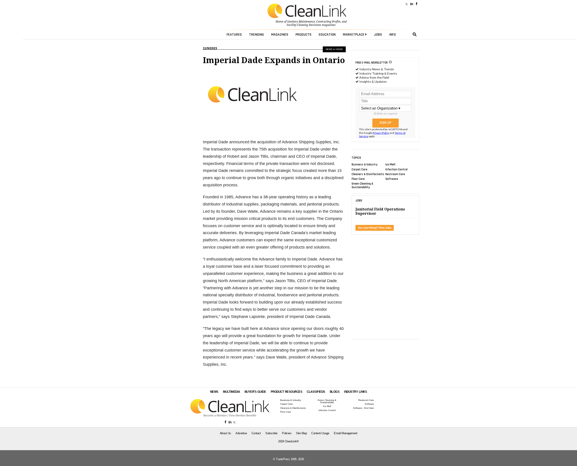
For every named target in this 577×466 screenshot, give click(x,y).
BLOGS (335, 391)
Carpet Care (359, 169)
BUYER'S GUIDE (255, 391)
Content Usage (320, 433)
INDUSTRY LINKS (355, 391)
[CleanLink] (307, 11)
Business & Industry (365, 164)
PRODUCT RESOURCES (286, 391)
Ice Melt (390, 164)
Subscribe (271, 433)
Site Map (301, 433)
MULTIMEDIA (231, 391)
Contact (256, 433)
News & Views (334, 49)
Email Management (345, 433)
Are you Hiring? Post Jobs (375, 227)
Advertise (241, 433)
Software (391, 179)
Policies (286, 433)
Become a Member (215, 415)
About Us (225, 433)
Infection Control (396, 169)
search (414, 34)
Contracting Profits (328, 21)
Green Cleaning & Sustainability (362, 185)
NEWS (214, 391)
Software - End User (363, 408)
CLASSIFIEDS (316, 391)
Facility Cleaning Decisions (304, 25)
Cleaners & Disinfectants (368, 174)
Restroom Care (395, 174)
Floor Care (358, 179)
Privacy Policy (381, 133)
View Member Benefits (242, 415)
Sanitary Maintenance (301, 21)
